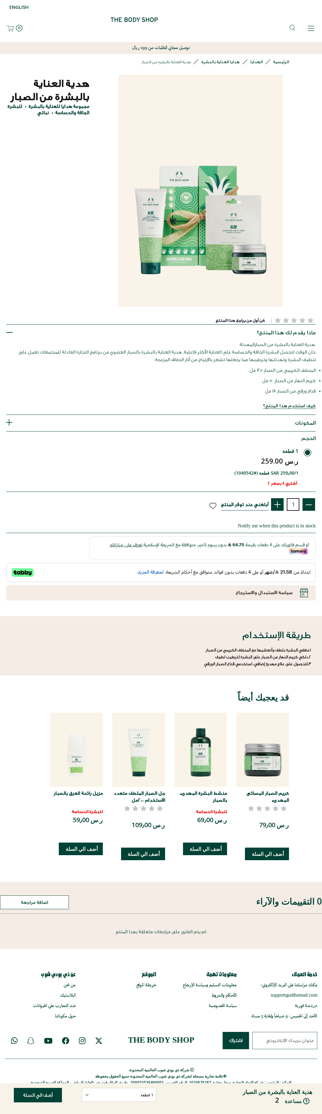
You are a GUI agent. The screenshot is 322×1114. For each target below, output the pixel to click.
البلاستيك (68, 996)
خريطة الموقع (146, 985)
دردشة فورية (306, 1006)
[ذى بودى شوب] (134, 29)
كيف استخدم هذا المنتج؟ (289, 406)
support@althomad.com (294, 996)
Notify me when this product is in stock (277, 526)
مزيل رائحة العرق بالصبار (78, 793)
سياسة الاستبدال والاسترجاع (264, 592)
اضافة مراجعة (34, 902)
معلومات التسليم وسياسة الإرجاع (210, 985)
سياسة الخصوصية (223, 1006)
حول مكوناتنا (65, 1016)
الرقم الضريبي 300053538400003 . (157, 1082)
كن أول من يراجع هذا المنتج (240, 320)
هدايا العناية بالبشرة (220, 61)
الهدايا (256, 61)
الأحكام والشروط (224, 996)
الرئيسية (281, 61)
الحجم (309, 438)
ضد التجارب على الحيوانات (54, 1006)
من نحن (70, 985)
